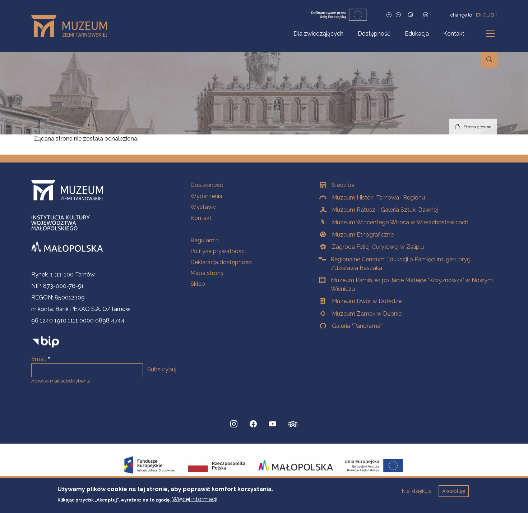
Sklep (197, 283)
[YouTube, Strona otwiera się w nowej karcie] (273, 424)
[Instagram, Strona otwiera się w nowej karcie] (234, 424)
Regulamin (204, 240)
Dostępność (374, 33)
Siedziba (343, 185)
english (486, 15)
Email (38, 359)
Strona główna (477, 126)
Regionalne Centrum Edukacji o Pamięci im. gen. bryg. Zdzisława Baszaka (401, 263)
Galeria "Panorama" (357, 325)
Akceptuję (453, 491)
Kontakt (453, 33)
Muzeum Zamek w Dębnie (367, 313)
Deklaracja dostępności (221, 262)
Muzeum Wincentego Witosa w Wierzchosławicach (400, 222)
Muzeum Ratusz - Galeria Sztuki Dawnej (385, 209)
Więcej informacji (194, 499)
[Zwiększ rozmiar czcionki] (389, 15)
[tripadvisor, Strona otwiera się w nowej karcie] (293, 425)
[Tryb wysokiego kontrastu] (410, 15)
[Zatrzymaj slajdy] (425, 15)
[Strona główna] (72, 26)
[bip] (45, 341)
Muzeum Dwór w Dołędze (367, 301)
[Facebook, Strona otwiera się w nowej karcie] (253, 424)
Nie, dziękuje (416, 491)
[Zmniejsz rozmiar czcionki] (398, 15)
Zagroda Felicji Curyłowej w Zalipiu (378, 246)
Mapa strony (207, 273)
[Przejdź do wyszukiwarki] (489, 60)
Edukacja (417, 33)
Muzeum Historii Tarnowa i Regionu (378, 197)
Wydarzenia (206, 196)
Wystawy (203, 206)
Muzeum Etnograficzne (363, 234)
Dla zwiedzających (318, 33)
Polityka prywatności (218, 251)
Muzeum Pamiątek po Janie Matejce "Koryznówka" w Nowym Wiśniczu (412, 284)
